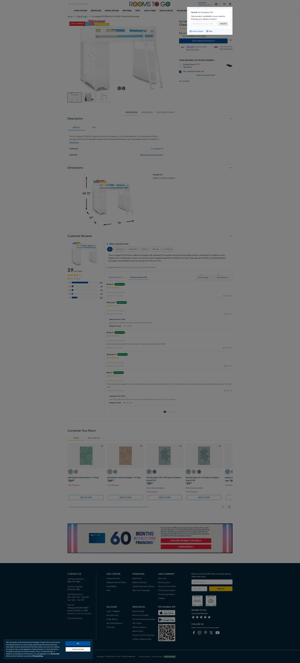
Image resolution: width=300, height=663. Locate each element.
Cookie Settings (78, 649)
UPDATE (223, 24)
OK (78, 643)
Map (210, 31)
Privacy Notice (38, 656)
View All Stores (197, 31)
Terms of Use (55, 654)
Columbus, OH (206, 12)
